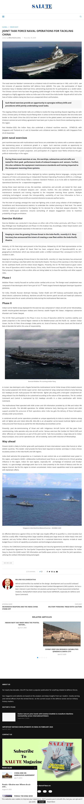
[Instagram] (39, 791)
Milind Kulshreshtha (15, 38)
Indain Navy (14, 27)
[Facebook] (45, 791)
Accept (41, 802)
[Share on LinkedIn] (54, 572)
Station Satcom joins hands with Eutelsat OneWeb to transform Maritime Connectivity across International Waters (45, 715)
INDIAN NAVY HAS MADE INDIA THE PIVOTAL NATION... (22, 624)
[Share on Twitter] (49, 572)
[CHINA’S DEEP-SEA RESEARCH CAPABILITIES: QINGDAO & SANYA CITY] (62, 634)
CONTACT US (7, 734)
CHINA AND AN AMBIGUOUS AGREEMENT (24, 774)
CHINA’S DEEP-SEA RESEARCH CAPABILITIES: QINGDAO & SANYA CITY (62, 650)
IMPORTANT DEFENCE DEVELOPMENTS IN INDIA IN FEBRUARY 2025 (27, 727)
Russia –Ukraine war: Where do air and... (16, 785)
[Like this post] (43, 572)
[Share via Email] (57, 572)
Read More (51, 802)
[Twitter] (50, 791)
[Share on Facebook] (47, 572)
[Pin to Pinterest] (52, 572)
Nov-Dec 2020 (8, 563)
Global (4, 27)
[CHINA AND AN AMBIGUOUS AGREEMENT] (7, 775)
